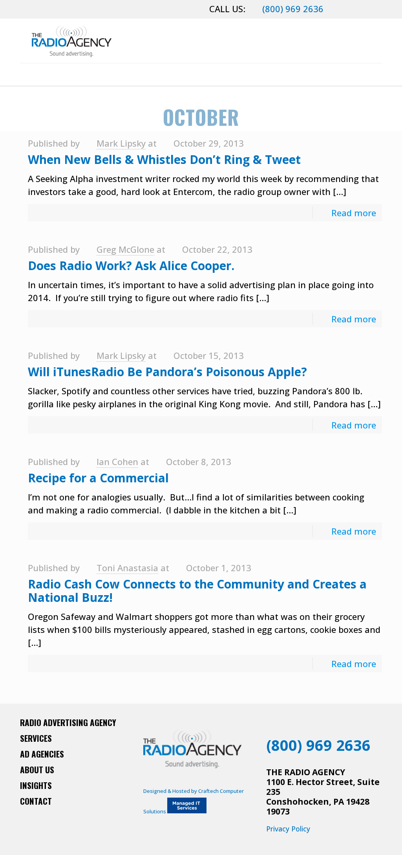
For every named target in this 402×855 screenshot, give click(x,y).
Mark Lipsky (121, 143)
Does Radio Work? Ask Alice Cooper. (131, 265)
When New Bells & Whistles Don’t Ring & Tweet (164, 159)
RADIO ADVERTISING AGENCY (68, 722)
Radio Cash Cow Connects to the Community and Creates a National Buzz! (197, 590)
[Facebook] (335, 10)
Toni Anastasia (127, 568)
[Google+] (346, 10)
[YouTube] (367, 10)
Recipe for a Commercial (98, 478)
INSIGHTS (36, 785)
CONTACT (36, 801)
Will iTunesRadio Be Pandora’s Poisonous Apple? (167, 372)
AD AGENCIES (42, 754)
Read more (353, 213)
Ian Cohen (117, 461)
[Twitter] (357, 10)
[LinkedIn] (378, 10)
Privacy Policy (288, 828)
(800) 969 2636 (292, 9)
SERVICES (36, 738)
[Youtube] (358, 723)
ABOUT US (37, 769)
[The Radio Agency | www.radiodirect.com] (71, 40)
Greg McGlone (125, 249)
